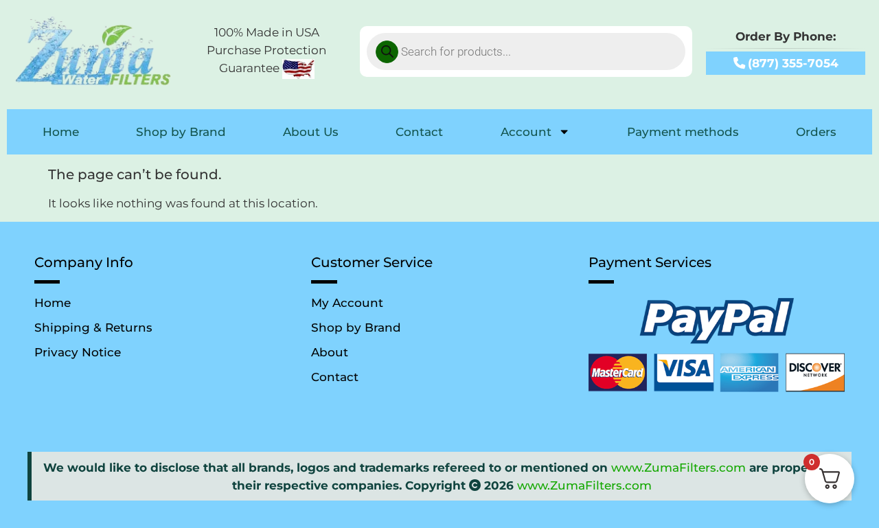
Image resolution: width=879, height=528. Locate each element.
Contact (419, 131)
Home (61, 131)
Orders (816, 131)
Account (526, 131)
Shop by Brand (181, 131)
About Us (311, 131)
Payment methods (683, 131)
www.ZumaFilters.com (678, 467)
